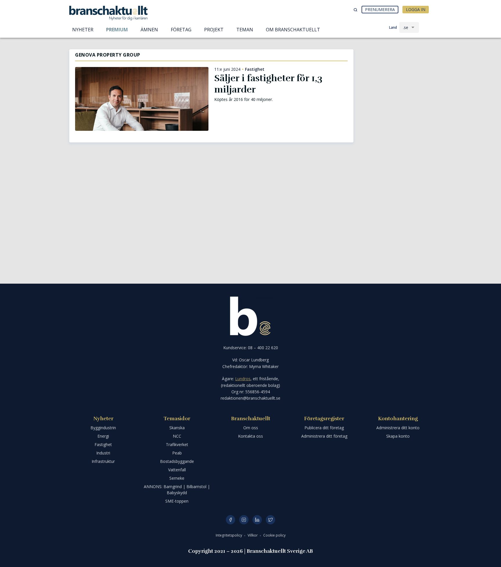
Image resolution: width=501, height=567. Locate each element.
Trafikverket (177, 444)
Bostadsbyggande (177, 461)
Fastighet (254, 69)
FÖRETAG (181, 29)
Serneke (176, 478)
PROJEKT (214, 29)
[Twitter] (270, 519)
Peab (177, 453)
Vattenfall (177, 469)
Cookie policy (274, 535)
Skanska (177, 427)
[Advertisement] (395, 80)
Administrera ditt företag (324, 436)
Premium (117, 29)
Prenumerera (380, 9)
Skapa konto (398, 436)
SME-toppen (176, 501)
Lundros (243, 378)
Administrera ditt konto (398, 427)
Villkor (253, 535)
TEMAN (244, 29)
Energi (103, 436)
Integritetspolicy (229, 535)
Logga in (415, 9)
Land (393, 27)
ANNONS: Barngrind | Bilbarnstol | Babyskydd (177, 489)
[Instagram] (243, 519)
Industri (103, 453)
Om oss (250, 427)
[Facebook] (230, 519)
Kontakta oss (250, 436)
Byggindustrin (103, 427)
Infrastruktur (103, 461)
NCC (177, 436)
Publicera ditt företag (324, 427)
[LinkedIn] (257, 519)
